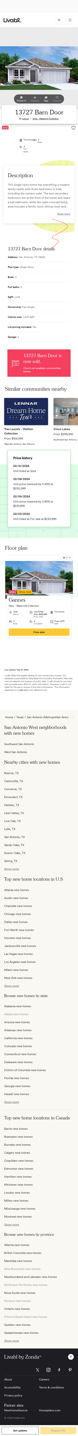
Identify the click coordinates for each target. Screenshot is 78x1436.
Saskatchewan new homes (21, 1333)
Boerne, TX (11, 773)
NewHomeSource (16, 1410)
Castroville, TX (13, 781)
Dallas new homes (16, 922)
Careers (44, 1379)
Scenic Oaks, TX (14, 853)
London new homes (17, 1192)
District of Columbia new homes (25, 1070)
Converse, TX (13, 789)
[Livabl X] (37, 1370)
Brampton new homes (18, 1136)
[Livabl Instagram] (48, 1370)
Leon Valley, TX (14, 813)
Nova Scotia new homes (19, 1293)
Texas (20, 717)
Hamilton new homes (18, 1176)
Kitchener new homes (18, 1184)
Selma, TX (10, 861)
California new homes (18, 1038)
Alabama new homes (17, 1006)
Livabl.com (22, 690)
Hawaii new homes (16, 1094)
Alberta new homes (16, 1245)
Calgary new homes (17, 1152)
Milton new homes (16, 1200)
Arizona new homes (17, 1022)
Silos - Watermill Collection (46, 118)
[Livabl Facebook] (59, 1370)
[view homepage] (12, 20)
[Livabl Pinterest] (70, 1370)
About (8, 1379)
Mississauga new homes (19, 1208)
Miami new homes (16, 970)
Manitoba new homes (18, 1261)
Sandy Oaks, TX (14, 845)
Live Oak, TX (12, 821)
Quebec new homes (17, 1325)
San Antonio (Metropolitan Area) (48, 717)
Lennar (25, 118)
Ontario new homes (17, 1309)
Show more (63, 213)
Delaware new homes (18, 1062)
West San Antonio (15, 752)
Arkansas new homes (18, 1030)
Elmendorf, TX (13, 797)
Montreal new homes (18, 1216)
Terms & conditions (51, 1387)
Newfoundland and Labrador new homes (30, 1277)
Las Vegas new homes (18, 954)
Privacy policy (13, 1395)
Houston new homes (17, 938)
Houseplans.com (50, 1410)
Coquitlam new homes (18, 1160)
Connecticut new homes (20, 1054)
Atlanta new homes (16, 890)
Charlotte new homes (18, 906)
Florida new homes (16, 1078)
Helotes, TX (11, 805)
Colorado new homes (18, 1046)
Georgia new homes (17, 1086)
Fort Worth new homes (19, 930)
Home (9, 717)
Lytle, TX (9, 829)
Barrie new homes (16, 1128)
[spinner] (59, 20)
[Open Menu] (70, 20)
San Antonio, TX (14, 837)
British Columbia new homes (22, 1253)
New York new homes (18, 978)
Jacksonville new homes (20, 946)
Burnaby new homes (17, 1144)
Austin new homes (16, 898)
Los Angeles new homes (20, 962)
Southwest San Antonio (19, 744)
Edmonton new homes (18, 1168)
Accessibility (12, 1387)
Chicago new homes (17, 914)
